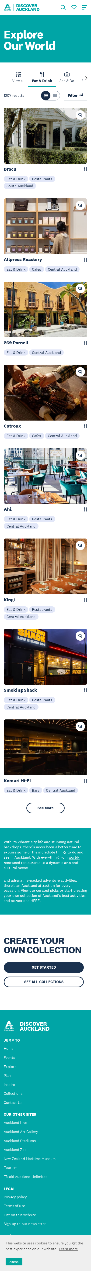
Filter (73, 95)
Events (9, 1057)
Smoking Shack (20, 690)
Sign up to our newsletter (25, 1223)
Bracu (10, 169)
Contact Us (13, 1102)
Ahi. (8, 509)
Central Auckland (62, 269)
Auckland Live (15, 1122)
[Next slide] (86, 79)
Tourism (10, 1167)
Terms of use (14, 1205)
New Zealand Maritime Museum (30, 1158)
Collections (13, 1093)
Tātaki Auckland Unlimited (26, 1176)
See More (46, 807)
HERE (35, 900)
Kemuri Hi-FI (17, 780)
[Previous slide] (4, 79)
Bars (36, 790)
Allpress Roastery (23, 259)
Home (9, 1048)
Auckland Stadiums (20, 1140)
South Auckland (20, 185)
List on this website (20, 1214)
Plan (7, 1075)
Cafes (36, 269)
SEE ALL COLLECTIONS (43, 981)
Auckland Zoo (15, 1149)
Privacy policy (15, 1197)
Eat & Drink (16, 178)
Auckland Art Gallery (21, 1131)
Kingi (9, 599)
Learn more (68, 1249)
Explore (10, 1066)
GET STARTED (44, 967)
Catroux (12, 426)
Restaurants (42, 178)
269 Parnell (16, 342)
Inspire (9, 1084)
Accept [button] (14, 1262)
